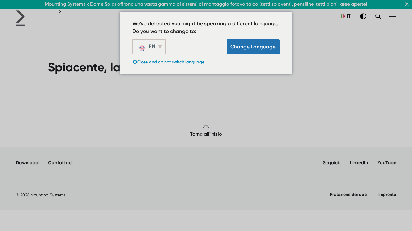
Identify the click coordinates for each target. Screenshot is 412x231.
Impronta (387, 194)
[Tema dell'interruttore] (363, 16)
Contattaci (60, 162)
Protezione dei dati (348, 194)
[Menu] (392, 16)
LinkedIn (359, 162)
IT (348, 16)
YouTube (386, 162)
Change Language (253, 47)
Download (27, 162)
